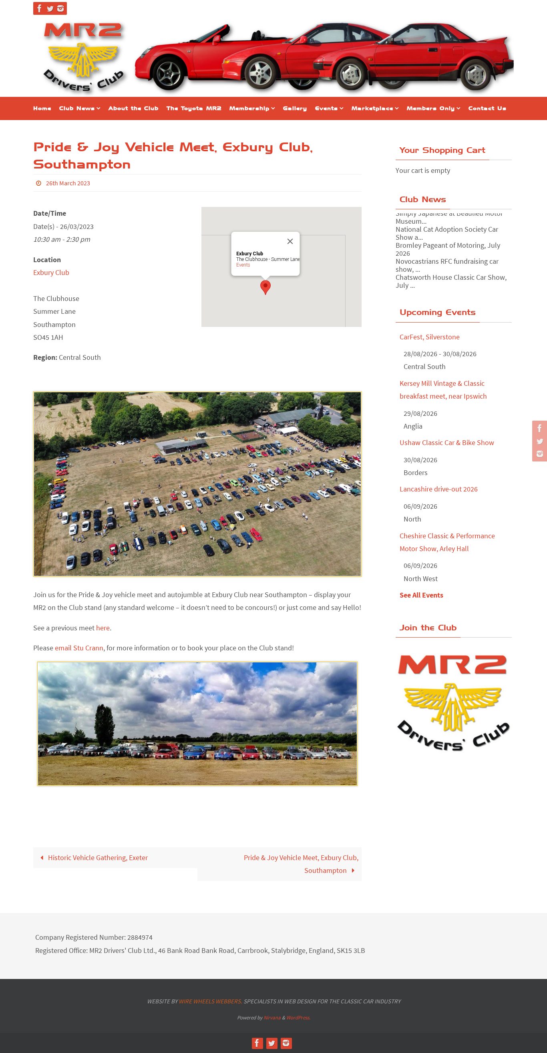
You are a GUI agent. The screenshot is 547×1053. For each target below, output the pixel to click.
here (103, 627)
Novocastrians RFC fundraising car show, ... (447, 254)
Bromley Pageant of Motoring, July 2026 (448, 238)
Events (243, 265)
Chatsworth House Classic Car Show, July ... (451, 270)
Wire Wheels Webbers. (210, 1001)
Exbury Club (51, 272)
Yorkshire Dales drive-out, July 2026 (450, 282)
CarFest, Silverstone (430, 336)
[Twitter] (50, 8)
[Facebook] (39, 8)
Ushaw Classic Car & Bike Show (447, 442)
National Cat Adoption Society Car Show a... (447, 222)
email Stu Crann (79, 647)
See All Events (421, 595)
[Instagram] (60, 8)
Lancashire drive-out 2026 (439, 488)
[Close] (290, 241)
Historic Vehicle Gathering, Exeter (97, 857)
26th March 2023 (68, 183)
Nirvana (272, 1017)
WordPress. (298, 1017)
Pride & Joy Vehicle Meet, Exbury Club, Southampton (301, 864)
